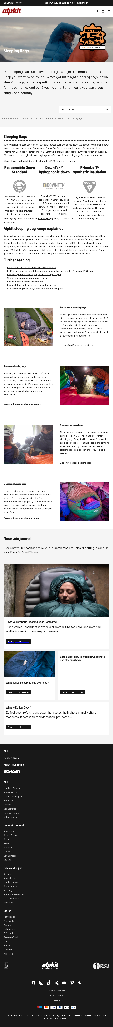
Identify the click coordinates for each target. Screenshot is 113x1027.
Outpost (8, 839)
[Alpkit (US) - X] (56, 982)
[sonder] (9, 3)
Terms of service (12, 812)
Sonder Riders (10, 835)
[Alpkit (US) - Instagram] (41, 982)
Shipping (8, 890)
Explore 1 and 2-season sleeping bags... (79, 345)
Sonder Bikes (11, 757)
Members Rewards (13, 788)
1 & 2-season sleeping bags (73, 307)
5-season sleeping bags (15, 483)
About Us (8, 800)
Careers (7, 804)
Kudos (7, 851)
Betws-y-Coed (11, 937)
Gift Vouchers (10, 886)
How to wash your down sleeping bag (25, 281)
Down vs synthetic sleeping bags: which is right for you (34, 274)
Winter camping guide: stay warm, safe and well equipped (35, 288)
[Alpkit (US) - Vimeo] (71, 982)
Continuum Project (13, 796)
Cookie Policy (57, 1000)
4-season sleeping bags (71, 425)
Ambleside (9, 920)
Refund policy (10, 816)
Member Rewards (12, 882)
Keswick (8, 924)
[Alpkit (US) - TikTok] (48, 982)
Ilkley (6, 941)
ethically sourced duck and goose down (59, 144)
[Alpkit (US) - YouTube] (64, 982)
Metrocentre (10, 929)
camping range (45, 218)
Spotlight (8, 847)
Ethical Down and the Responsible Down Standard (31, 267)
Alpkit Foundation (14, 764)
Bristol (7, 945)
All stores (8, 953)
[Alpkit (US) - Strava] (79, 982)
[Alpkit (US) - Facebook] (33, 982)
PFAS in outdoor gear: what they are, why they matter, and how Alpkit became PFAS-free (50, 270)
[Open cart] (103, 11)
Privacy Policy (56, 995)
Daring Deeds (10, 855)
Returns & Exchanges (14, 894)
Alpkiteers (9, 831)
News (6, 843)
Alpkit (7, 751)
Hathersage (9, 916)
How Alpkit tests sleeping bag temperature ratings (31, 285)
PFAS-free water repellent (63, 161)
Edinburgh (8, 933)
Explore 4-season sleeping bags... (76, 462)
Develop (8, 859)
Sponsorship (10, 808)
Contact (7, 873)
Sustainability (10, 792)
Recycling (8, 902)
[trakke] (19, 3)
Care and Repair (11, 898)
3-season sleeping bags (15, 366)
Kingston (8, 949)
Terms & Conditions (56, 990)
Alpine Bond (9, 877)
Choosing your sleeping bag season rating (27, 278)
